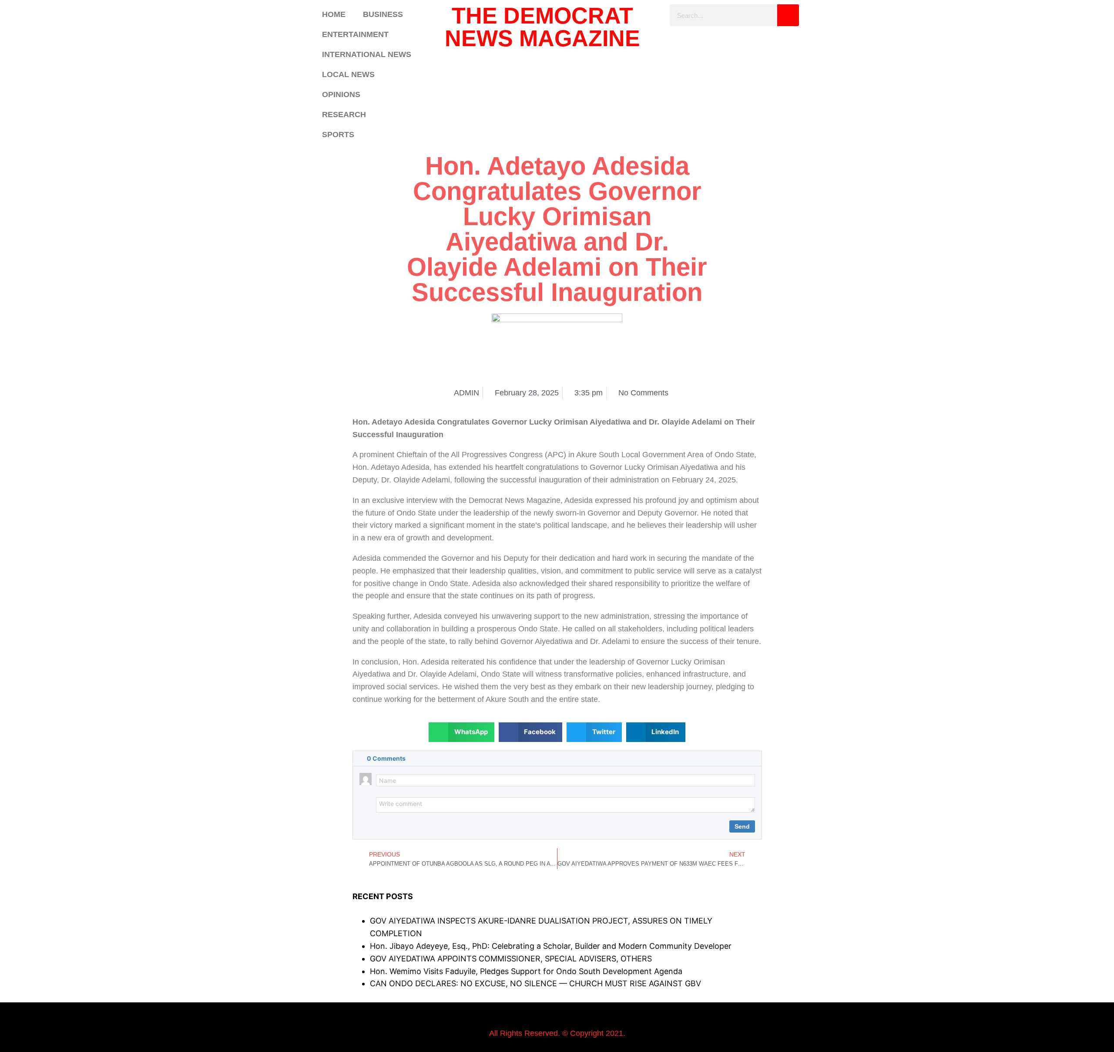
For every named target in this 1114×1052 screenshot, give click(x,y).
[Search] (788, 15)
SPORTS (338, 134)
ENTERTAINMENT (355, 34)
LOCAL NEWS (348, 74)
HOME (334, 14)
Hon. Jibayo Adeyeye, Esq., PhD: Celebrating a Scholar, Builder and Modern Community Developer (550, 946)
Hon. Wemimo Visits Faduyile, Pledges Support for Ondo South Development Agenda (526, 971)
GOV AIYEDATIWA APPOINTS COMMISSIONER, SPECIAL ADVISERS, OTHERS (511, 958)
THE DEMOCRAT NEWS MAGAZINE (542, 27)
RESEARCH (344, 114)
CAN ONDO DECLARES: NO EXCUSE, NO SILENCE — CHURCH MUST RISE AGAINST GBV (535, 983)
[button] (461, 732)
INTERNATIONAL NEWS (366, 54)
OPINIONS (341, 94)
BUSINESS (383, 14)
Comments (386, 758)
